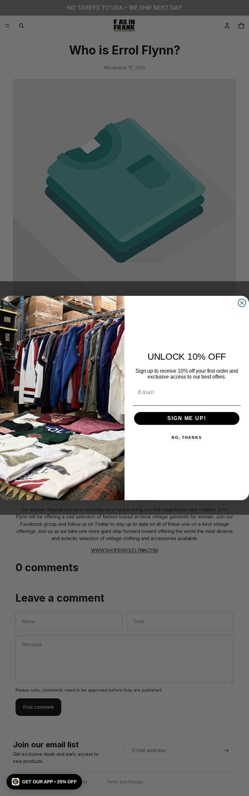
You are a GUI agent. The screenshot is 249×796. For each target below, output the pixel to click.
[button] (44, 782)
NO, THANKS (187, 438)
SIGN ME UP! (186, 418)
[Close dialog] (242, 303)
